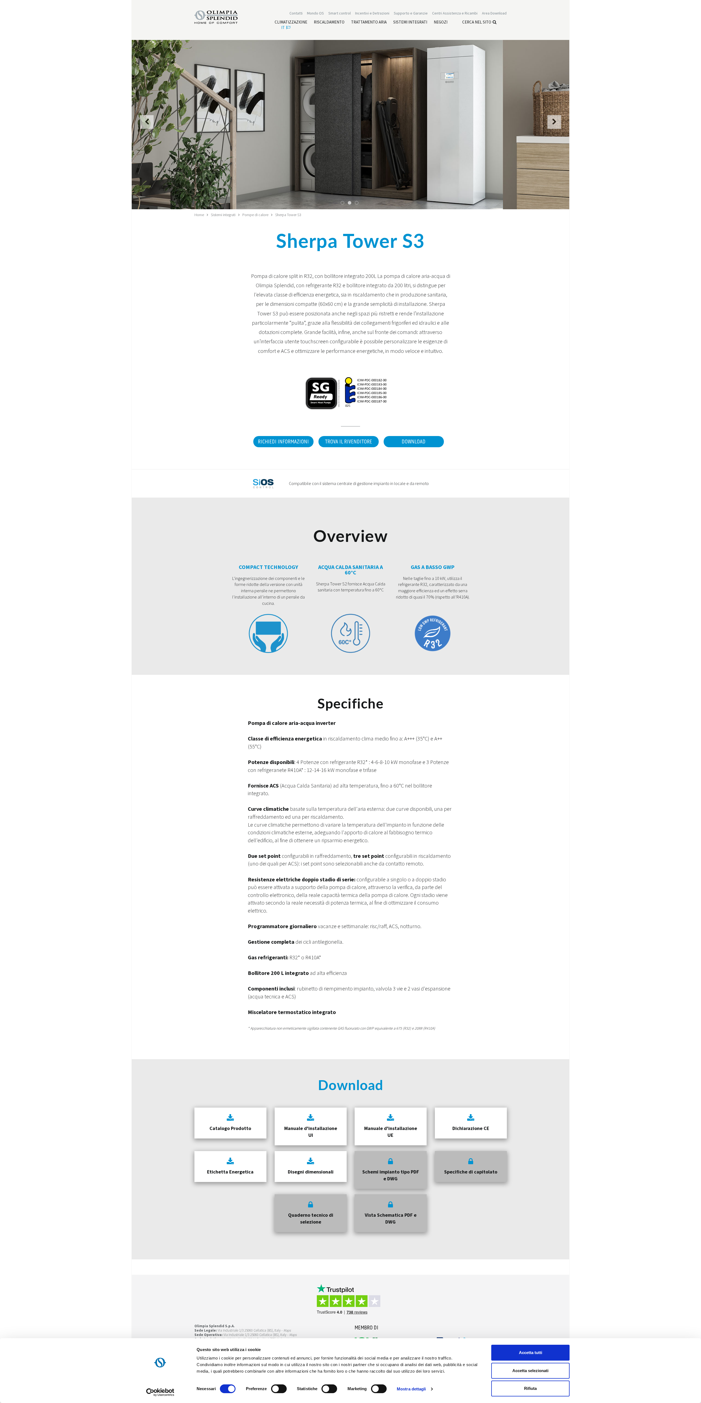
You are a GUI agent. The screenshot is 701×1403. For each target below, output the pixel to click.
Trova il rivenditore (348, 441)
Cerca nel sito (476, 22)
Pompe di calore (255, 214)
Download (414, 441)
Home (199, 214)
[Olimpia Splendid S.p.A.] (221, 16)
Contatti (296, 13)
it (283, 27)
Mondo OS (315, 13)
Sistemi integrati (223, 214)
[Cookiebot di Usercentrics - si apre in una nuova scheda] (160, 1392)
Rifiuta (530, 1388)
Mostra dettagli (411, 1389)
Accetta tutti (530, 1352)
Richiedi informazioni (283, 441)
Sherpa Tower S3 (288, 214)
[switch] (279, 1388)
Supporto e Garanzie (411, 13)
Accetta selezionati (530, 1370)
